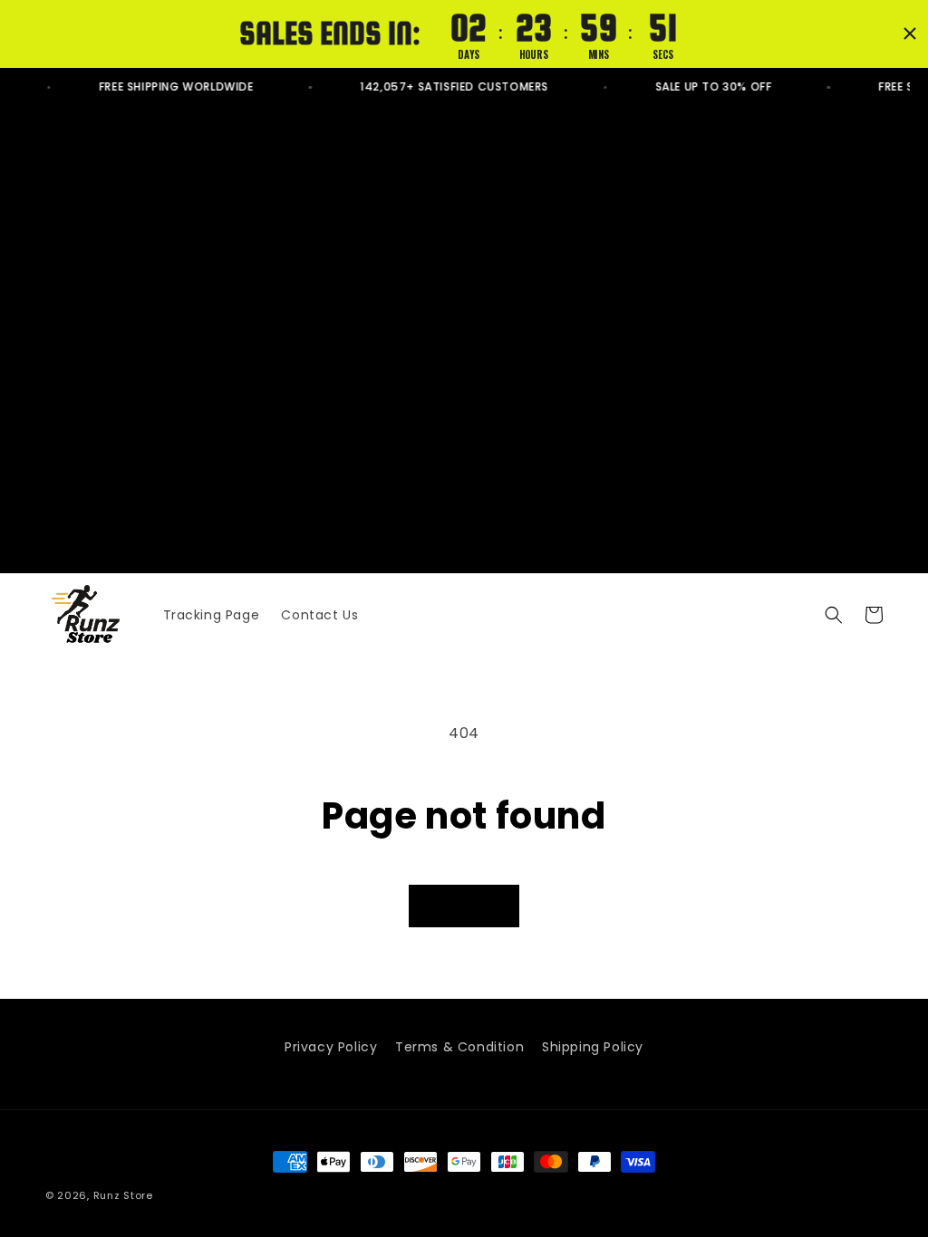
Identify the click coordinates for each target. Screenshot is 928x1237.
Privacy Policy (331, 1047)
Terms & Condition (459, 1047)
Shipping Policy (592, 1047)
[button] (834, 615)
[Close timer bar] (910, 33)
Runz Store (123, 1195)
